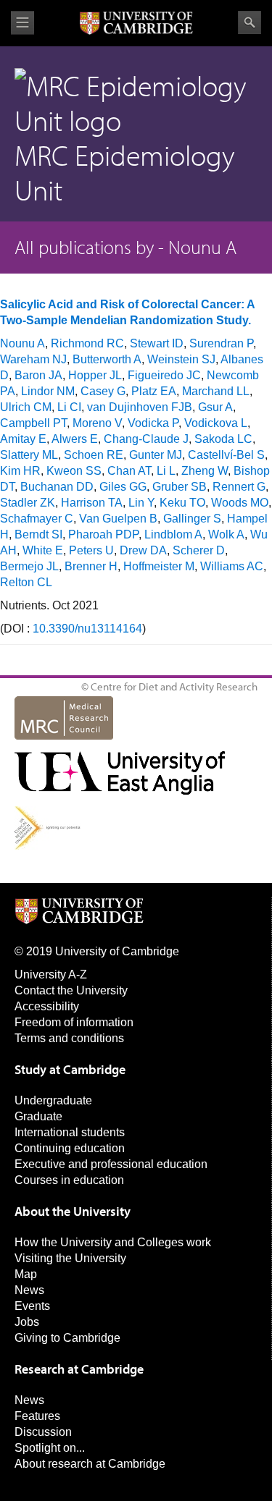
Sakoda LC (223, 439)
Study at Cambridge (70, 1069)
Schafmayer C (36, 518)
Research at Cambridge (79, 1369)
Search (249, 22)
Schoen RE (93, 455)
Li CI (69, 407)
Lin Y (141, 502)
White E (42, 550)
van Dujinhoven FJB (139, 407)
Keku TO (182, 502)
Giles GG (123, 487)
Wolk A (226, 534)
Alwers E (74, 439)
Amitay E (23, 439)
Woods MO (239, 502)
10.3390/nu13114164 (87, 628)
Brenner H (91, 566)
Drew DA (143, 550)
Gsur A (215, 407)
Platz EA (153, 391)
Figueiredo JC (164, 375)
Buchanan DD (57, 487)
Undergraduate (53, 1100)
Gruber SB (179, 487)
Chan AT (129, 471)
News (29, 1290)
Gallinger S (192, 518)
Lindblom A (173, 534)
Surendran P (221, 343)
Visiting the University (70, 1258)
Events (32, 1306)
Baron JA (38, 375)
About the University (73, 1211)
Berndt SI (38, 534)
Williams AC (231, 566)
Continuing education (70, 1148)
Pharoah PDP (103, 534)
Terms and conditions (69, 1038)
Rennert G (239, 487)
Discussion (43, 1432)
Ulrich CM (25, 407)
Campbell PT (33, 423)
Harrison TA (92, 502)
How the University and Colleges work (113, 1242)
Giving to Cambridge (67, 1338)
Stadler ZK (27, 502)
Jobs (27, 1322)
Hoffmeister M (158, 566)
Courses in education (69, 1180)
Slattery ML (29, 455)
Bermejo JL (29, 566)
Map (26, 1274)
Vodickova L (215, 423)
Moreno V (97, 423)
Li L (166, 471)
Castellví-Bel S (226, 455)
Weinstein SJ (181, 359)
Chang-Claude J (146, 439)
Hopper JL (95, 375)
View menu (22, 23)
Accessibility (47, 1006)
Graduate (38, 1116)
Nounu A (22, 343)
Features (37, 1416)
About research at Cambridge (90, 1464)
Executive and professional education (111, 1164)
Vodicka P (153, 423)
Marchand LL (216, 391)
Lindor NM (48, 391)
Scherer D (199, 550)
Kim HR (20, 471)
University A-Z (51, 974)
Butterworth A (107, 359)
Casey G (103, 391)
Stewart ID (157, 343)
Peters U (91, 550)
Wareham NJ (33, 359)
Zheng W (204, 471)
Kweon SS (74, 471)
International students (70, 1132)
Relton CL (26, 582)
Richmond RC (87, 343)
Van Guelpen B (118, 518)
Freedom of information (74, 1022)
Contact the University (71, 990)
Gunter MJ (155, 455)
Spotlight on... (50, 1448)
